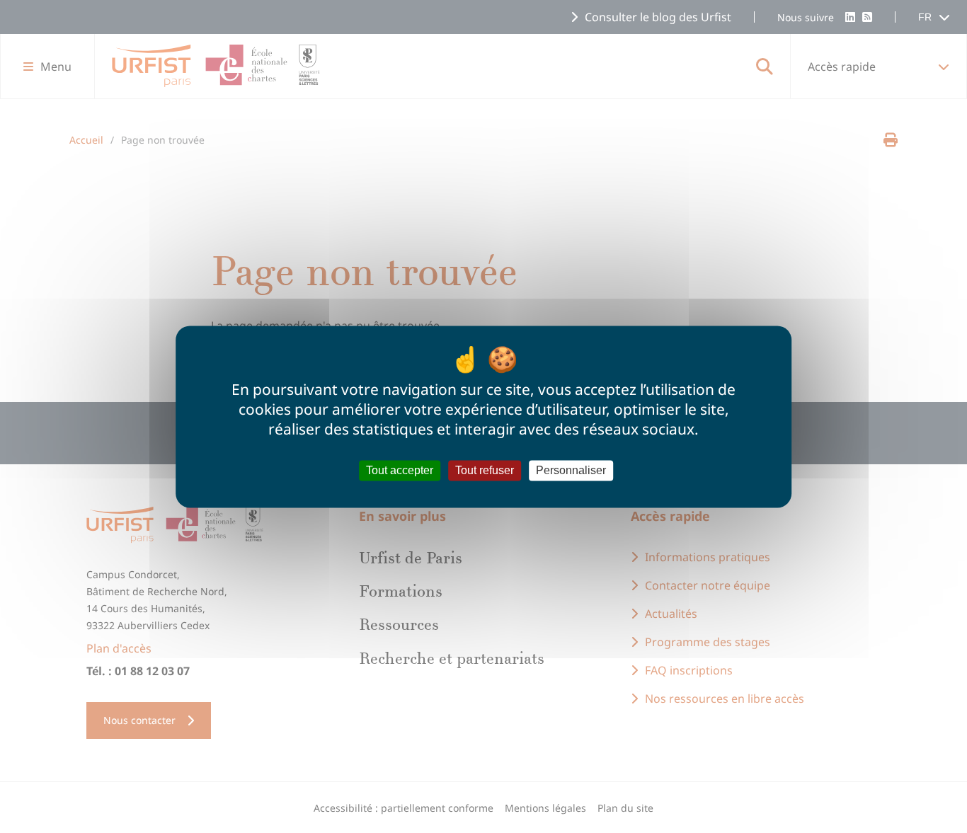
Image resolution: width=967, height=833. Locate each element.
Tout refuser (484, 470)
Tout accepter (399, 470)
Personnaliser (571, 470)
